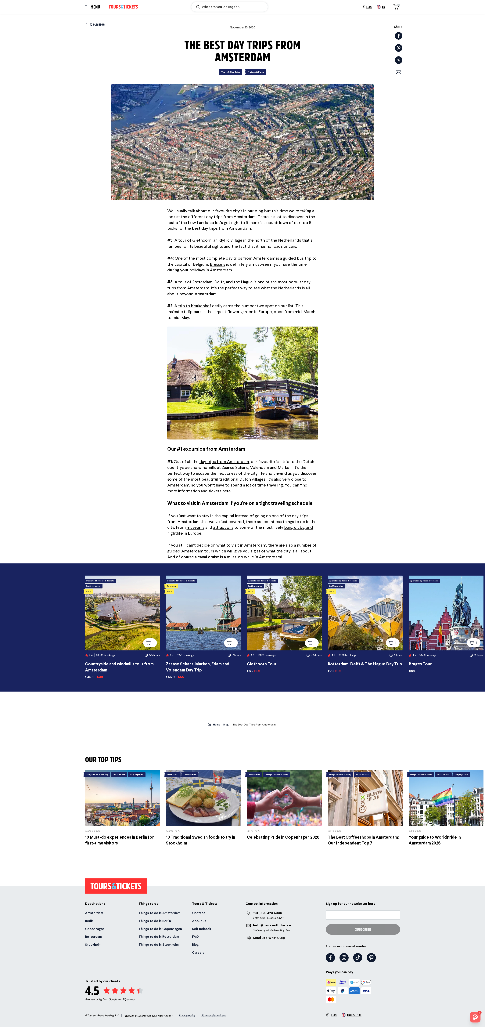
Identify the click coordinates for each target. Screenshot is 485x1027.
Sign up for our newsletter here (350, 903)
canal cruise (208, 556)
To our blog (97, 24)
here (226, 491)
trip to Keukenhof (194, 305)
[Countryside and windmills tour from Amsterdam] (122, 627)
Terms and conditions (213, 1015)
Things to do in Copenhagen (160, 929)
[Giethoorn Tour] (284, 624)
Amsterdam (94, 913)
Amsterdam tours (197, 551)
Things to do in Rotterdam (158, 936)
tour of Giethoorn (194, 240)
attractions (223, 527)
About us (199, 921)
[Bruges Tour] (446, 624)
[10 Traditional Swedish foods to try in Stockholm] (203, 808)
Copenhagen (95, 929)
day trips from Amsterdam (224, 461)
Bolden (142, 1016)
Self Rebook (201, 929)
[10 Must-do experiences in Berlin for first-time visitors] (122, 808)
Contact (198, 913)
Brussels (217, 264)
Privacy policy (187, 1015)
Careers (198, 952)
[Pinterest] (371, 957)
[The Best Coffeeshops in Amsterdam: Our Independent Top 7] (365, 808)
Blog (195, 944)
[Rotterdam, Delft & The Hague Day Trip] (365, 624)
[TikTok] (357, 957)
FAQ (195, 936)
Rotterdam (93, 936)
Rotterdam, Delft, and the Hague (222, 281)
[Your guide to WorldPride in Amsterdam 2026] (446, 808)
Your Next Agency (162, 1016)
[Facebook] (330, 957)
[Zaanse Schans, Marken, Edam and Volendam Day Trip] (203, 627)
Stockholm (93, 944)
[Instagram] (344, 957)
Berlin (89, 921)
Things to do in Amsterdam (159, 913)
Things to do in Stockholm (158, 944)
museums (195, 527)
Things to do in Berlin (154, 921)
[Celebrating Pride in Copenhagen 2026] (284, 805)
